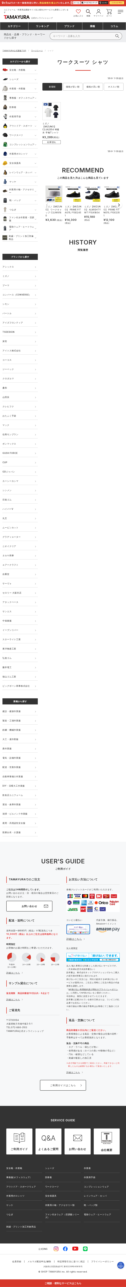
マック (5, 425)
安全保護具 (15, 163)
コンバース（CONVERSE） (16, 294)
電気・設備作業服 (11, 758)
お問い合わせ (29, 906)
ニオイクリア (9, 546)
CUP (4, 462)
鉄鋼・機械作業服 (11, 730)
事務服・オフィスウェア (21, 98)
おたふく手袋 (9, 415)
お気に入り (78, 16)
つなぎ (12, 209)
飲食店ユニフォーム (12, 795)
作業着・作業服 (17, 88)
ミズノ (5, 276)
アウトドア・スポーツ (20, 125)
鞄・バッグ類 (91, 1205)
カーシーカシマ (10, 481)
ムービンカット (10, 527)
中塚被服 (7, 620)
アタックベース (10, 602)
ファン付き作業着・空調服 (21, 219)
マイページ (98, 16)
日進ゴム (7, 499)
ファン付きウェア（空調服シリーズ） (62, 1216)
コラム (114, 26)
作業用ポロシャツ (18, 153)
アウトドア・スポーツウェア (21, 1186)
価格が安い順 (73, 86)
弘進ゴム (7, 658)
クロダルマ (8, 378)
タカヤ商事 (8, 555)
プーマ (5, 285)
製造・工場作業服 (11, 720)
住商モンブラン (10, 434)
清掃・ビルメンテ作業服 (15, 813)
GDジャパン (8, 471)
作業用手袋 (15, 116)
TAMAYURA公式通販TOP (14, 50)
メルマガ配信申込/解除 (39, 1261)
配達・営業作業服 (11, 767)
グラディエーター (11, 537)
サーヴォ (7, 583)
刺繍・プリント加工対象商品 (21, 237)
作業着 (87, 1168)
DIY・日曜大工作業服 (13, 785)
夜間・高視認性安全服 (13, 823)
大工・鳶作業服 (10, 739)
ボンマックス (9, 443)
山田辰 (5, 397)
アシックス (8, 266)
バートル (7, 313)
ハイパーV (7, 509)
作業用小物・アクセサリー (21, 191)
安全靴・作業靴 (17, 70)
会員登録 (16, 1261)
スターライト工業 (11, 639)
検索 (89, 16)
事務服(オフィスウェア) (18, 1177)
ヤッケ (12, 181)
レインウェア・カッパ (20, 172)
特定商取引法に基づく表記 (71, 1261)
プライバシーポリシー (102, 1261)
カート (109, 16)
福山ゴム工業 (9, 676)
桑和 (4, 387)
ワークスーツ (37, 50)
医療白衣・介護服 (11, 832)
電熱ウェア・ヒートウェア (21, 228)
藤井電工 (7, 667)
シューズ (13, 79)
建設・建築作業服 (11, 711)
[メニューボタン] (120, 11)
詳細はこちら (13, 973)
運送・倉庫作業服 (11, 804)
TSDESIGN (8, 332)
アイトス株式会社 (11, 350)
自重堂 (5, 574)
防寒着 (12, 107)
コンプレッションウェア (21, 144)
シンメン (7, 490)
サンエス (7, 611)
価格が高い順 (93, 86)
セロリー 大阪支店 (11, 592)
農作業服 (7, 748)
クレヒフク (8, 406)
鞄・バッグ (15, 200)
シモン (5, 304)
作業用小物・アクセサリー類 (60, 1205)
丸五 (4, 518)
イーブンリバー (10, 630)
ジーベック (8, 369)
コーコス (7, 360)
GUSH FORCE (10, 453)
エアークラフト (10, 564)
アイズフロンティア (12, 322)
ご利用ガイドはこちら (63, 1085)
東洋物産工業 (9, 648)
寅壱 (4, 341)
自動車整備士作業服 (12, 776)
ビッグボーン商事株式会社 (16, 686)
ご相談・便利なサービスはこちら (63, 1283)
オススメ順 (113, 86)
